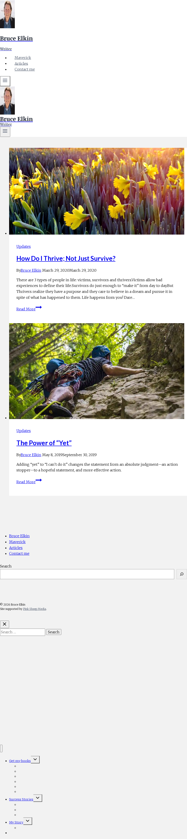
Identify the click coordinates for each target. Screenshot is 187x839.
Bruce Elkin (31, 270)
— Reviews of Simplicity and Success (50, 667)
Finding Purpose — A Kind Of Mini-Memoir (52, 828)
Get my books (21, 650)
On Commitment (33, 708)
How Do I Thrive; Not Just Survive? (65, 258)
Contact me (25, 69)
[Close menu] (1, 748)
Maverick (23, 57)
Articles (21, 63)
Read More (29, 309)
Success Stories (22, 697)
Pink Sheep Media (34, 609)
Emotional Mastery (35, 673)
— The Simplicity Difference (43, 662)
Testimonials (30, 702)
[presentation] (98, 192)
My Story (17, 720)
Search (6, 566)
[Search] (182, 574)
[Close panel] (4, 624)
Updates (23, 246)
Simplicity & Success (36, 656)
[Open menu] (5, 132)
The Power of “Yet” (44, 443)
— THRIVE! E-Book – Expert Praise (49, 691)
